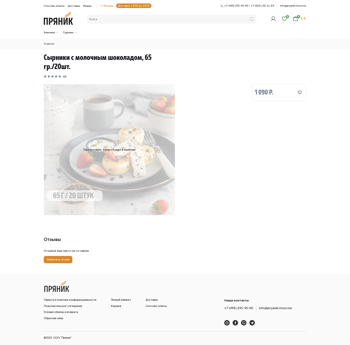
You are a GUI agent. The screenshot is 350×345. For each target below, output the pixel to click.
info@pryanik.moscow (293, 5)
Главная (49, 43)
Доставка (74, 5)
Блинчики (49, 32)
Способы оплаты (54, 5)
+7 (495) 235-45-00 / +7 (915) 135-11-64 (249, 5)
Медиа (87, 5)
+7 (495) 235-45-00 (238, 308)
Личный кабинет (121, 299)
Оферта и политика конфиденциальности (70, 299)
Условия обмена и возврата (61, 312)
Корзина (116, 306)
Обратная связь (53, 318)
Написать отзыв (58, 259)
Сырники (68, 32)
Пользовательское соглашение (63, 306)
